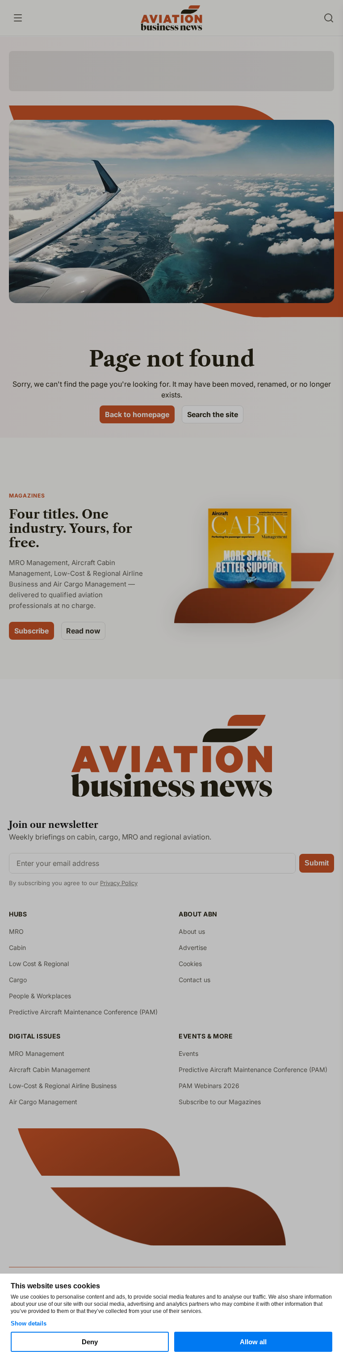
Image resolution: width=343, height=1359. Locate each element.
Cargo (18, 979)
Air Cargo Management (43, 1102)
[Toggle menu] (18, 18)
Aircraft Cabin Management (49, 1069)
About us (192, 931)
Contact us (194, 979)
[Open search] (328, 18)
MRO (16, 931)
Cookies (190, 963)
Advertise (193, 947)
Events (188, 1053)
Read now (83, 630)
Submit (317, 863)
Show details (28, 1323)
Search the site (212, 414)
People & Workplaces (40, 996)
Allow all (253, 1342)
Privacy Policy (119, 882)
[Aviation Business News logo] (171, 17)
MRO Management (36, 1053)
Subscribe (31, 630)
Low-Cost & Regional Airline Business (63, 1085)
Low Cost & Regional (39, 963)
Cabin (17, 947)
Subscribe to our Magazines (220, 1102)
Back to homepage (137, 414)
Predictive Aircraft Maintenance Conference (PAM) (83, 1012)
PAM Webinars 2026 (209, 1085)
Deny (90, 1342)
